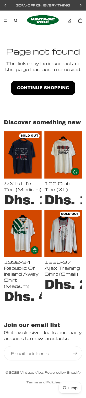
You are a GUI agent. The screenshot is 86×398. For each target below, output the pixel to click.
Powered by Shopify (62, 372)
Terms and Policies (43, 382)
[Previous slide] (5, 5)
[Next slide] (80, 5)
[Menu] (5, 20)
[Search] (16, 20)
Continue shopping (43, 87)
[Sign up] (75, 353)
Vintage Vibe (31, 372)
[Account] (69, 20)
